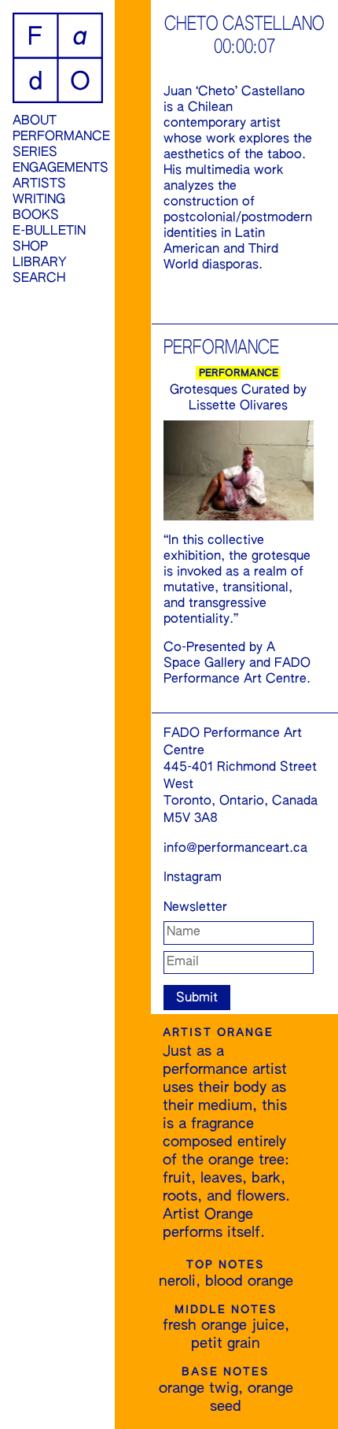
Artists (39, 184)
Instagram (192, 878)
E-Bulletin (49, 231)
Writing (39, 200)
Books (36, 215)
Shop (30, 247)
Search (39, 278)
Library (40, 263)
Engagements (58, 168)
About (35, 121)
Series (35, 152)
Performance (58, 137)
